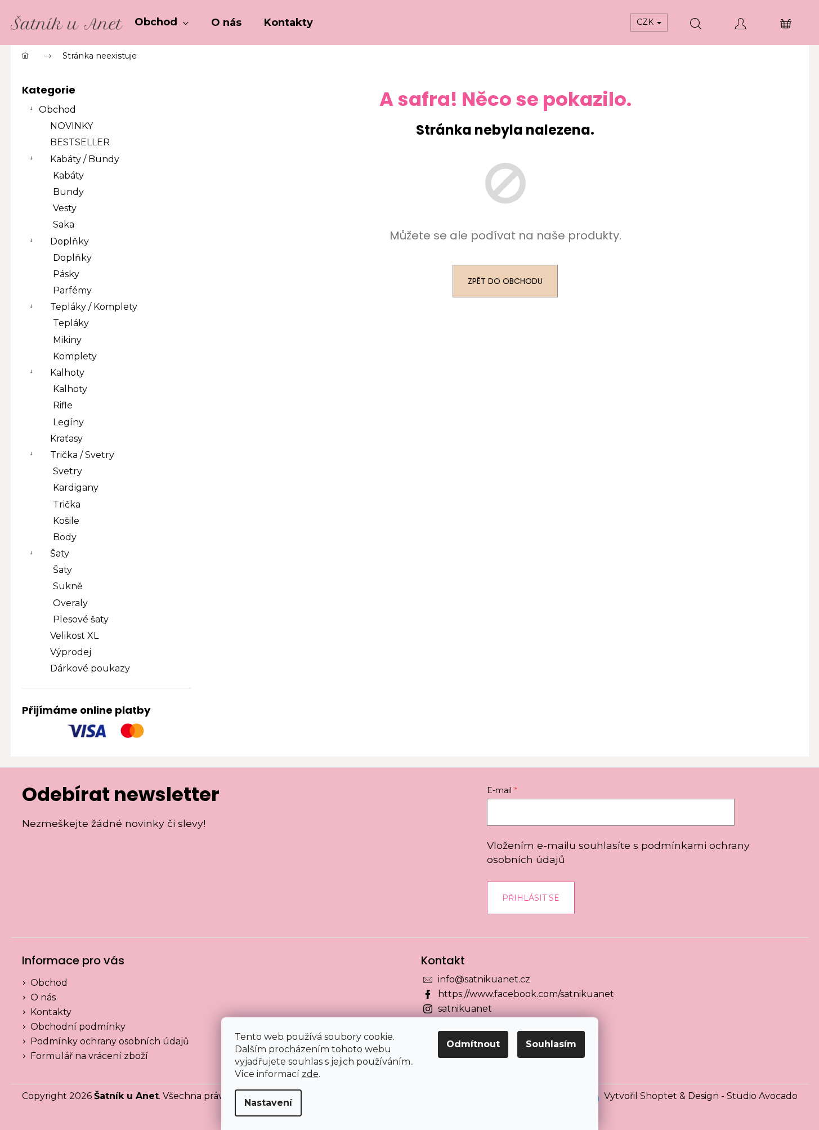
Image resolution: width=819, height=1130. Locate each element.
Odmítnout (473, 1044)
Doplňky (69, 241)
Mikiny (67, 340)
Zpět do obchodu (505, 281)
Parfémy (72, 290)
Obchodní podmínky (78, 1026)
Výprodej (70, 652)
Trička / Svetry (82, 455)
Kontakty (50, 1012)
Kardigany (76, 487)
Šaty (59, 553)
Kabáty (68, 175)
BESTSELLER (80, 142)
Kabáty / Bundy (84, 159)
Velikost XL (74, 635)
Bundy (68, 191)
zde (310, 1074)
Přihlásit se (531, 898)
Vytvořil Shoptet (640, 1096)
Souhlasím (551, 1044)
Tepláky (71, 323)
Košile (66, 520)
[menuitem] (161, 22)
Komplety (75, 356)
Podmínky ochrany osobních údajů (109, 1041)
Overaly (70, 603)
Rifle (63, 405)
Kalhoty (67, 372)
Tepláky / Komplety (93, 306)
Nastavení (268, 1102)
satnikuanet (465, 1008)
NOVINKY (71, 126)
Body (65, 537)
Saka (63, 224)
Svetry (67, 471)
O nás (43, 997)
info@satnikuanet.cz (484, 979)
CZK (646, 22)
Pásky (66, 274)
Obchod (57, 109)
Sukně (68, 586)
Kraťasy (66, 438)
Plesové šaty (81, 619)
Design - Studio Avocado (743, 1096)
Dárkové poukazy (90, 668)
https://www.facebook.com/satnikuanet (526, 994)
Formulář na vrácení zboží (89, 1056)
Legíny (68, 422)
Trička (66, 504)
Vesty (65, 208)
